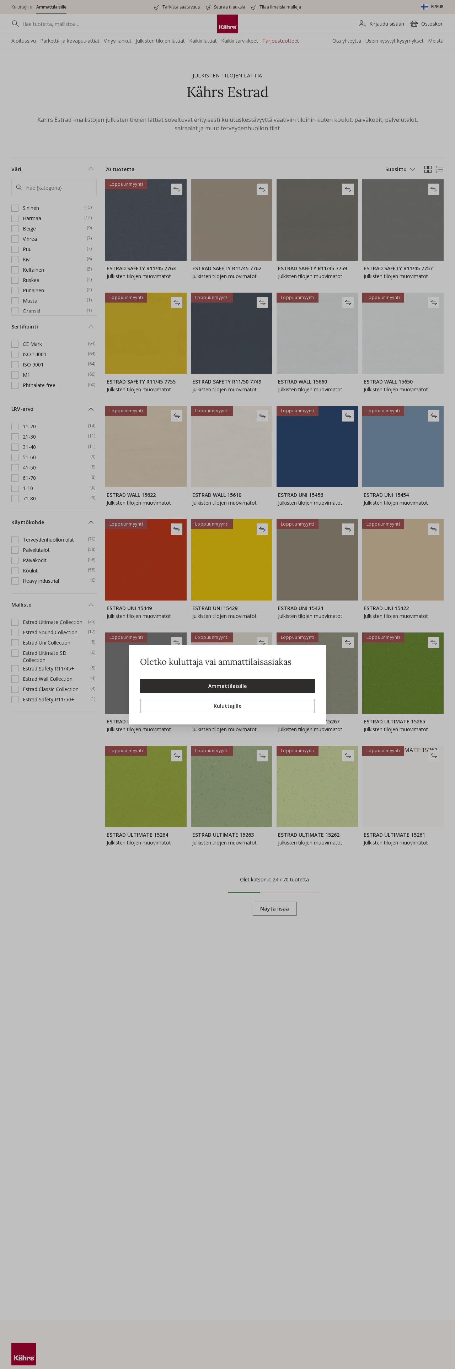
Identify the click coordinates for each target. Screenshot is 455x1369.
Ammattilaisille (227, 686)
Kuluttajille (227, 705)
